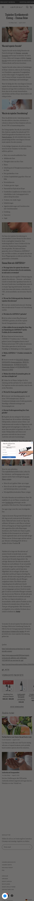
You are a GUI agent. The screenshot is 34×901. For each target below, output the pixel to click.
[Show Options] (15, 454)
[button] (5, 896)
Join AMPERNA (9, 457)
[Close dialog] (32, 442)
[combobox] (9, 454)
